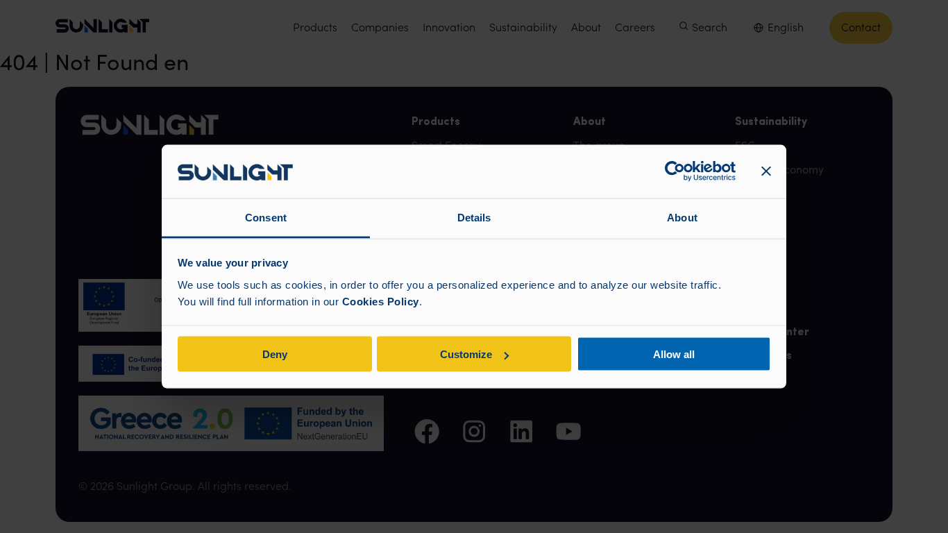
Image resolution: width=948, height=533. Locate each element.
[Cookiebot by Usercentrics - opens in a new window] (675, 171)
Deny (274, 354)
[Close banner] (766, 171)
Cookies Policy (380, 301)
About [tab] (682, 217)
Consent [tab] (266, 217)
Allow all (674, 354)
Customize (466, 354)
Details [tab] (474, 217)
